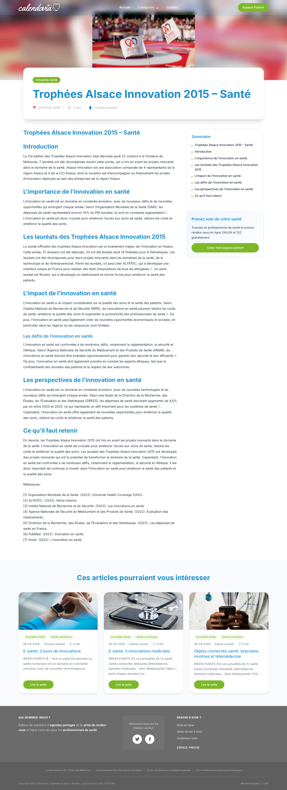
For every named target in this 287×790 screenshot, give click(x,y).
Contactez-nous (187, 738)
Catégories (146, 7)
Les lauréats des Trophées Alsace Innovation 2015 (226, 167)
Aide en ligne (185, 725)
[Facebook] (149, 739)
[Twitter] (137, 739)
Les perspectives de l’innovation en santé (224, 189)
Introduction (203, 151)
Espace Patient (253, 7)
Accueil (124, 7)
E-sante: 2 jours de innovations (52, 651)
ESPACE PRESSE (188, 747)
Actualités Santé (35, 636)
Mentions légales (250, 783)
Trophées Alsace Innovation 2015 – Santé (224, 145)
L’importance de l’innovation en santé (221, 158)
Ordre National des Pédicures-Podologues (219, 770)
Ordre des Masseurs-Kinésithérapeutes (168, 770)
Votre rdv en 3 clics (189, 731)
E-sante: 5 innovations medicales (139, 651)
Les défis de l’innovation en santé (218, 182)
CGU (265, 783)
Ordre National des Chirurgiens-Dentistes (119, 770)
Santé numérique (61, 636)
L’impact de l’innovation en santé (218, 176)
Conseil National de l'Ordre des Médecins (67, 770)
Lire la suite (38, 684)
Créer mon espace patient (225, 248)
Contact (172, 7)
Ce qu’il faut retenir (208, 196)
